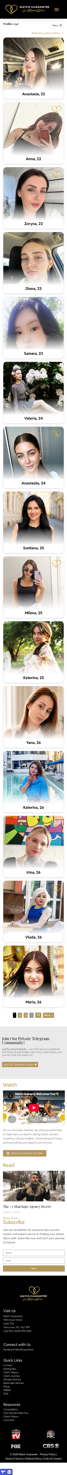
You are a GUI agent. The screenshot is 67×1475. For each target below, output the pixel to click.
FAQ (5, 1393)
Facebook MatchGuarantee (18, 1349)
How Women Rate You (15, 1413)
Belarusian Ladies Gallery (46, 33)
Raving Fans (9, 1368)
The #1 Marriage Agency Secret (27, 1206)
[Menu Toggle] (56, 9)
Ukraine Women (12, 1379)
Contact (7, 1365)
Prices (6, 1386)
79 (38, 1015)
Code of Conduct (52, 1458)
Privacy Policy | (48, 1454)
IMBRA (7, 1390)
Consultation (10, 1409)
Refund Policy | (34, 1458)
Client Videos (10, 1372)
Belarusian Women (13, 1383)
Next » (48, 1015)
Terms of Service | (15, 1458)
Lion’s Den (8, 1420)
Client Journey (11, 1376)
